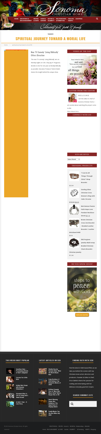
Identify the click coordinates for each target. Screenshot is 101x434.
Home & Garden (43, 19)
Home (16, 19)
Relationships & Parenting (61, 19)
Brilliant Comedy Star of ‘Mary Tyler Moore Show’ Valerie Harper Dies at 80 (55, 392)
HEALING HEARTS (71, 19)
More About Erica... (73, 111)
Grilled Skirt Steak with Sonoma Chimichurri (21, 387)
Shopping (79, 19)
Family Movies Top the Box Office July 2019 (54, 413)
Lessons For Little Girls (21, 378)
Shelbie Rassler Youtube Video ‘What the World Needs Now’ (55, 371)
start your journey (82, 315)
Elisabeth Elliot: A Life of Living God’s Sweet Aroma (22, 395)
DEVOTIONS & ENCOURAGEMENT (26, 19)
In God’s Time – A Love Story (21, 403)
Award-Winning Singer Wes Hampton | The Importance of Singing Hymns (53, 403)
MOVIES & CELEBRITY (51, 19)
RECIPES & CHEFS (36, 19)
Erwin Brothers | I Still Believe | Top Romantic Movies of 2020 (55, 382)
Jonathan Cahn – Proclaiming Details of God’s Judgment (22, 371)
